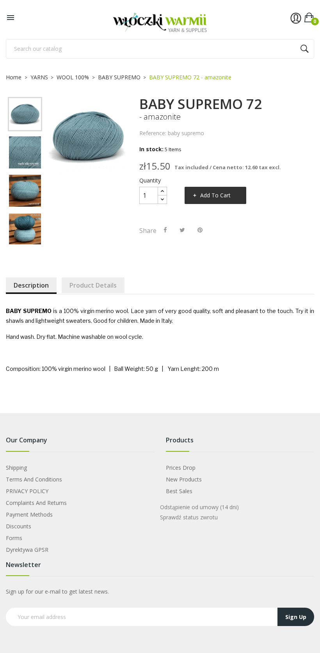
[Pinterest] (200, 230)
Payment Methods (29, 514)
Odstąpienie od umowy (199, 507)
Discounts (18, 526)
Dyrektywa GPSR (27, 549)
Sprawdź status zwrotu (189, 517)
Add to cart (215, 195)
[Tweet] (182, 230)
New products (184, 479)
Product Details (93, 285)
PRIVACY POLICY (27, 491)
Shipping (16, 467)
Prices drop (181, 467)
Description (31, 285)
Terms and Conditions (34, 479)
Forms (14, 538)
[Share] (165, 230)
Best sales (179, 491)
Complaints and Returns (36, 502)
